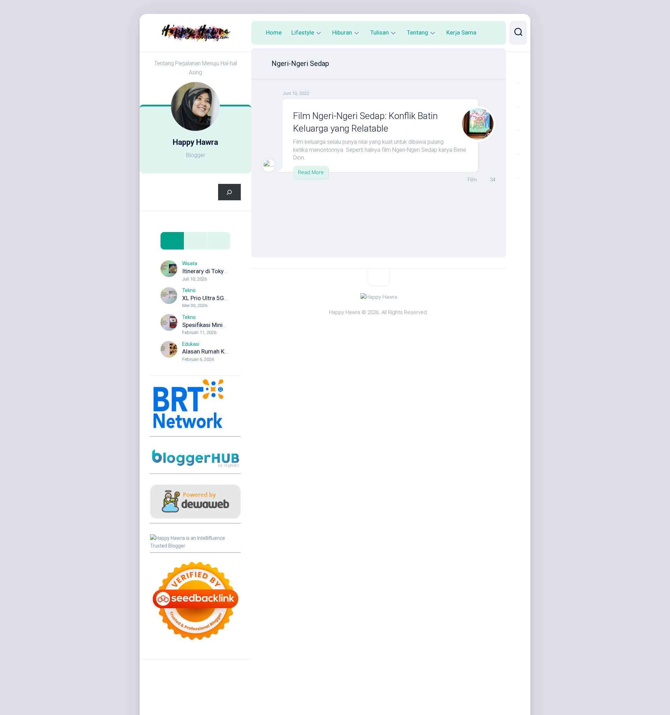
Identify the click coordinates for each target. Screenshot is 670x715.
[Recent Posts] (172, 241)
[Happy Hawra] (518, 94)
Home (274, 32)
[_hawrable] (518, 118)
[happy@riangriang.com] (518, 165)
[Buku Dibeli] (518, 189)
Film (472, 180)
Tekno (189, 290)
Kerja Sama (461, 32)
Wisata (189, 263)
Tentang (417, 32)
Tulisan (379, 32)
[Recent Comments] (218, 241)
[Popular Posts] (195, 241)
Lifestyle (302, 32)
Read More (311, 172)
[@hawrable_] (518, 70)
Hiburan (342, 32)
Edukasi (190, 344)
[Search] (229, 192)
